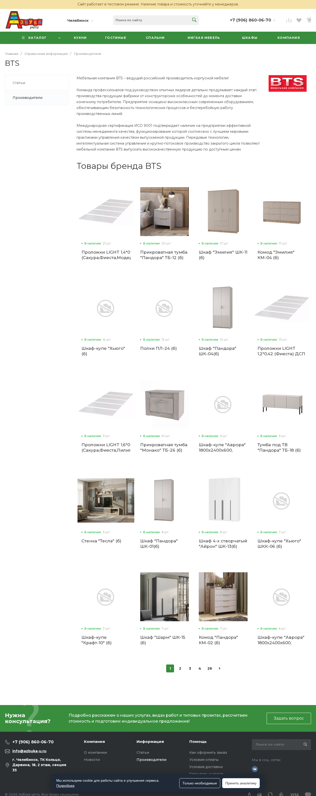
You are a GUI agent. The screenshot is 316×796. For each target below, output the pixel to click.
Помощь (198, 741)
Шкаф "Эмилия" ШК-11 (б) (223, 255)
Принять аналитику (241, 783)
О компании (95, 752)
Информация (150, 741)
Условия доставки (206, 767)
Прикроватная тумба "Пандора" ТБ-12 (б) (163, 255)
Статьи (143, 752)
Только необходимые (199, 783)
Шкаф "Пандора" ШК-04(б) (217, 351)
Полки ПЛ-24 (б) (158, 348)
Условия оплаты (203, 759)
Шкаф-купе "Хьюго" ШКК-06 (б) (279, 543)
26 (209, 668)
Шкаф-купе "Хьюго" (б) (103, 351)
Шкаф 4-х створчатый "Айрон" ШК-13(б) (223, 543)
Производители (151, 759)
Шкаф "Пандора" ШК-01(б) (159, 543)
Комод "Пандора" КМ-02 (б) (218, 640)
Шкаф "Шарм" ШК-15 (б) (162, 640)
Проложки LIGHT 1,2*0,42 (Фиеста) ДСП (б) (281, 354)
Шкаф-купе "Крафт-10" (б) (96, 640)
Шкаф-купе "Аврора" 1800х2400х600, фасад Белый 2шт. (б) (281, 643)
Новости (92, 759)
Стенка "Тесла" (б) (101, 540)
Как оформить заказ (208, 752)
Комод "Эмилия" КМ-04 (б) (276, 255)
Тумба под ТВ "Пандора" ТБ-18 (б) (279, 447)
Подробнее (65, 786)
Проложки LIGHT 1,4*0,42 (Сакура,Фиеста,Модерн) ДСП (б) (109, 257)
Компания (94, 741)
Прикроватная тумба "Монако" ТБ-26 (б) (163, 447)
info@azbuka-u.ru (29, 751)
